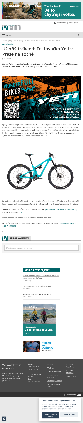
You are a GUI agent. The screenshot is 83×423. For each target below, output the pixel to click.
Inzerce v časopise (54, 371)
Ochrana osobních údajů (53, 385)
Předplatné (51, 368)
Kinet (79, 395)
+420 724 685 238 (9, 226)
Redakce (50, 364)
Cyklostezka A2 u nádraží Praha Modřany (60, 209)
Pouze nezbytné (69, 414)
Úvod (4, 41)
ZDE (20, 212)
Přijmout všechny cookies (51, 415)
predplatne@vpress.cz (35, 381)
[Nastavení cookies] (4, 419)
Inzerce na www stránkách (53, 376)
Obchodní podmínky (54, 381)
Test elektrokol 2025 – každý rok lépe (37, 286)
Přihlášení (73, 23)
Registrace (61, 23)
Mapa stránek (71, 376)
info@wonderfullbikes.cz (68, 223)
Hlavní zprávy (18, 41)
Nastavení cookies (64, 409)
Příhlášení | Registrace (70, 365)
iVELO (11, 27)
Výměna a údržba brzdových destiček (37, 294)
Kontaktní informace (69, 371)
